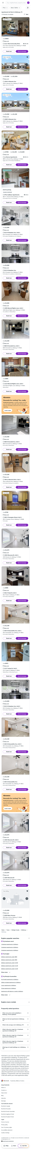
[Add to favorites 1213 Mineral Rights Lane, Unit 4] (27, 359)
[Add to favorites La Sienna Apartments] (27, 132)
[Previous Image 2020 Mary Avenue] (4, 898)
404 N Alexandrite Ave (10, 782)
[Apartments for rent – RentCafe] (5, 1081)
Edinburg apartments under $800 (9, 957)
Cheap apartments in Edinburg (8, 988)
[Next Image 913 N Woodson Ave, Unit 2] (27, 689)
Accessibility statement (6, 1130)
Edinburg (23, 930)
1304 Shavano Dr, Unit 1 (11, 555)
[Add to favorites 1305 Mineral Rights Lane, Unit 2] (27, 283)
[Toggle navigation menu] (3, 2)
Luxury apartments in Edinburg (8, 985)
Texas (7, 930)
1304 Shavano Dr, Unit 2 (11, 840)
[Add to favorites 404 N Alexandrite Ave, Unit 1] (27, 606)
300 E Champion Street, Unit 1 (13, 517)
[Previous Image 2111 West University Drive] (4, 27)
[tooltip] (6, 41)
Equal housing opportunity (8, 1141)
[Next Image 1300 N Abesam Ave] (27, 102)
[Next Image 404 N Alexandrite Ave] (27, 765)
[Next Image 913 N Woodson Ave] (27, 253)
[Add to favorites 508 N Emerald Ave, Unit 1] (27, 321)
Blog (2, 1095)
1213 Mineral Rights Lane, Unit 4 (13, 383)
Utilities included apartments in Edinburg (11, 982)
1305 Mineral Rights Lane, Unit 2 (13, 308)
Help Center (4, 1093)
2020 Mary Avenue (9, 915)
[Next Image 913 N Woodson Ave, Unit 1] (27, 215)
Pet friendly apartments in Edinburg (9, 979)
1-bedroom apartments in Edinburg (9, 944)
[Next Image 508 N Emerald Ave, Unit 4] (27, 425)
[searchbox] (17, 2)
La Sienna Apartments (10, 157)
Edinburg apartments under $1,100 (9, 965)
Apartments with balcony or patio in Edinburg (12, 991)
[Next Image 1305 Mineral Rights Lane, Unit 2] (27, 291)
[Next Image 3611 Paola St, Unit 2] (27, 576)
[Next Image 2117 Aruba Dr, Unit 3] (27, 651)
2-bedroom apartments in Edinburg (9, 947)
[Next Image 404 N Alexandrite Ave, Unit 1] (27, 614)
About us (3, 1087)
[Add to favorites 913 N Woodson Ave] (27, 246)
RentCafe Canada (5, 1106)
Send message (22, 51)
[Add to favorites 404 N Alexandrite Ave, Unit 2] (27, 719)
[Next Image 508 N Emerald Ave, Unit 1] (27, 329)
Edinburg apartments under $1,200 (9, 968)
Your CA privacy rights (6, 1127)
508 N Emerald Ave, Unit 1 (11, 346)
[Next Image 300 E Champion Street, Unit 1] (27, 500)
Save (14, 1145)
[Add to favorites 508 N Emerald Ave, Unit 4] (27, 417)
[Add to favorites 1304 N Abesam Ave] (27, 57)
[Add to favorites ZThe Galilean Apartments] (27, 170)
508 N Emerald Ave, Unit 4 (11, 441)
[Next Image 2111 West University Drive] (27, 27)
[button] (15, 26)
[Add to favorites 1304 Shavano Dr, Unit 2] (27, 815)
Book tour (9, 51)
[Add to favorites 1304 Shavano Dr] (27, 853)
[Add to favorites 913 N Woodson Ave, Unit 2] (27, 681)
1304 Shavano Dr (9, 877)
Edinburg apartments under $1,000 (9, 962)
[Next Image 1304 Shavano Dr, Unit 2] (27, 823)
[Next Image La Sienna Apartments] (27, 140)
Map (7, 1145)
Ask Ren (24, 1145)
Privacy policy (4, 1124)
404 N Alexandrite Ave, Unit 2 (12, 744)
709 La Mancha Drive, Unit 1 (12, 479)
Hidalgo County (15, 930)
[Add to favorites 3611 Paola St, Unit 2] (27, 568)
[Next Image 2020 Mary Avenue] (27, 898)
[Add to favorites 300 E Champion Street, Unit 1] (27, 493)
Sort (27, 14)
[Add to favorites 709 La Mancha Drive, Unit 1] (27, 455)
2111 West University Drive (12, 43)
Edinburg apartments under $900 (9, 959)
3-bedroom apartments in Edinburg (9, 950)
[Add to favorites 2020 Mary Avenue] (27, 891)
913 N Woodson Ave (10, 270)
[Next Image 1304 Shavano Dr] (27, 860)
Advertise (3, 1098)
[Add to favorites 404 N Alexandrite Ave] (27, 757)
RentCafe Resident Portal (7, 1116)
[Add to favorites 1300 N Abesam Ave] (27, 94)
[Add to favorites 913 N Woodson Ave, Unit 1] (27, 208)
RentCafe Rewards (6, 1108)
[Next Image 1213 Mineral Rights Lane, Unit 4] (27, 367)
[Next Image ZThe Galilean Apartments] (27, 178)
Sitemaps (3, 1101)
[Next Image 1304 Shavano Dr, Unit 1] (27, 538)
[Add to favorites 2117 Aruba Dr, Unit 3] (27, 644)
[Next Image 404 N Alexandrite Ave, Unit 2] (27, 727)
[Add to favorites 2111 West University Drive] (27, 19)
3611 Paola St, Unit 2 (10, 593)
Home (3, 930)
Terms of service (5, 1122)
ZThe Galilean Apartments (11, 195)
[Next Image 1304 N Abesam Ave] (27, 64)
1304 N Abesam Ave (10, 81)
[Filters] (28, 7)
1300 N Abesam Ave (10, 119)
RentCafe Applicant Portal (7, 1114)
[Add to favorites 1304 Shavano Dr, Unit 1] (27, 530)
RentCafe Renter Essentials (8, 1111)
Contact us (3, 1090)
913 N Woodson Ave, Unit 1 (12, 232)
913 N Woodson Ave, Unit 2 (12, 706)
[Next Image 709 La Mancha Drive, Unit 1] (27, 462)
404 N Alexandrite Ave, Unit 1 (12, 630)
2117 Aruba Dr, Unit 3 (10, 668)
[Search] (28, 2)
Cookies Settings (5, 1132)
